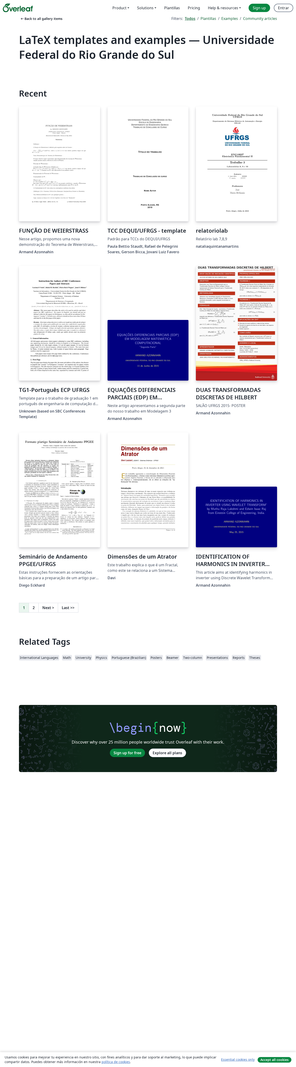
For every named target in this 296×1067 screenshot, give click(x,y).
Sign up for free (127, 752)
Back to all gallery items (41, 18)
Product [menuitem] (119, 7)
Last (68, 607)
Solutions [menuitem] (145, 7)
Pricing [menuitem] (194, 7)
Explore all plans (167, 752)
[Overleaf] (18, 8)
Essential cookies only (238, 1059)
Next (48, 607)
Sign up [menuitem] (259, 7)
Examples (229, 18)
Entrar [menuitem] (283, 7)
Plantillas (208, 18)
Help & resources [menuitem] (223, 7)
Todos (190, 18)
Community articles (260, 18)
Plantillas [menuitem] (172, 7)
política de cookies (116, 1062)
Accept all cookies (274, 1060)
